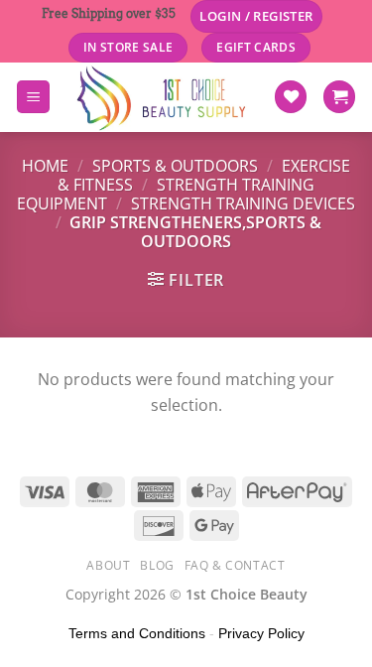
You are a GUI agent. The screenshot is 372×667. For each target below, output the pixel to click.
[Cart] (339, 96)
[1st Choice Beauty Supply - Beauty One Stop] (161, 97)
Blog (157, 565)
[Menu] (33, 96)
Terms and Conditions (136, 633)
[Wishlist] (291, 96)
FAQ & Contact (235, 565)
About (108, 565)
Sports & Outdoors (175, 166)
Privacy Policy (261, 633)
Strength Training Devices (243, 203)
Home (45, 166)
